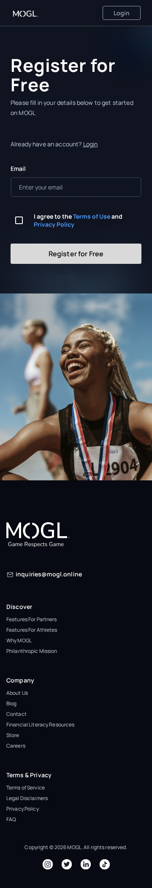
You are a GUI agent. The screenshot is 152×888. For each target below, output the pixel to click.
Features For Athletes (31, 629)
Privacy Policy (54, 224)
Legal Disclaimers (27, 798)
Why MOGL (19, 640)
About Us (17, 692)
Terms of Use (91, 216)
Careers (15, 745)
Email (18, 168)
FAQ (11, 819)
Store (12, 735)
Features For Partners (31, 619)
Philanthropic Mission (31, 651)
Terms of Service (25, 787)
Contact (16, 714)
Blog (11, 703)
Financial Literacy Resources (40, 724)
